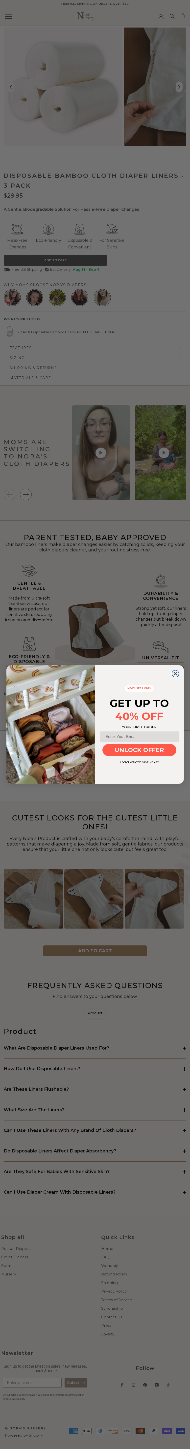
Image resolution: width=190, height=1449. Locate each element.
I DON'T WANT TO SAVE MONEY (139, 762)
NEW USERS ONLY (139, 688)
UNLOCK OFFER (139, 750)
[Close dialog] (175, 673)
